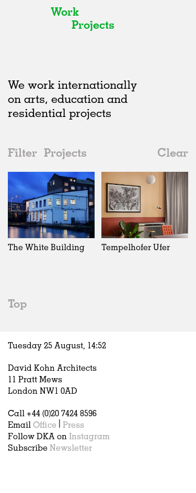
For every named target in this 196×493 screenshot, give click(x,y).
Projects (93, 24)
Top (17, 303)
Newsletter (71, 447)
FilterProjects (47, 152)
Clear (172, 152)
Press (73, 424)
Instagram (89, 436)
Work (65, 11)
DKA (26, 31)
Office (44, 424)
